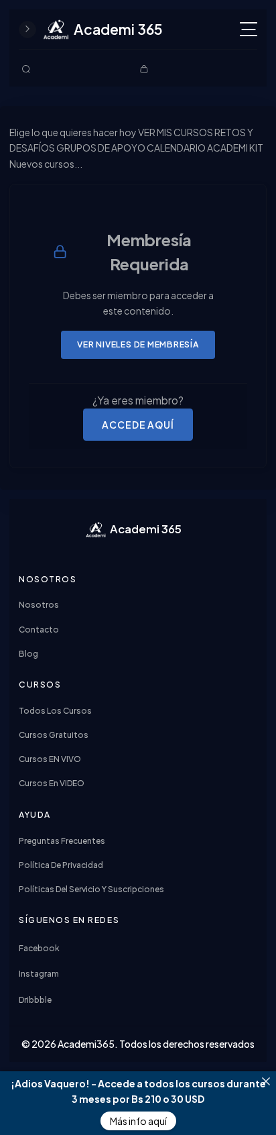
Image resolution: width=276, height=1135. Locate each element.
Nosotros (39, 605)
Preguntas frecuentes (62, 841)
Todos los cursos (55, 711)
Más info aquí (138, 1121)
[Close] (266, 1081)
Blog (28, 654)
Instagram (39, 974)
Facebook (39, 948)
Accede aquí (138, 425)
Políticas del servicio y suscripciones (91, 889)
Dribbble (35, 1000)
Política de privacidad (61, 865)
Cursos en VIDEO (51, 783)
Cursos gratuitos (53, 735)
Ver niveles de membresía (137, 344)
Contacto (39, 630)
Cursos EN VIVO (50, 759)
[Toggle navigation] (248, 29)
